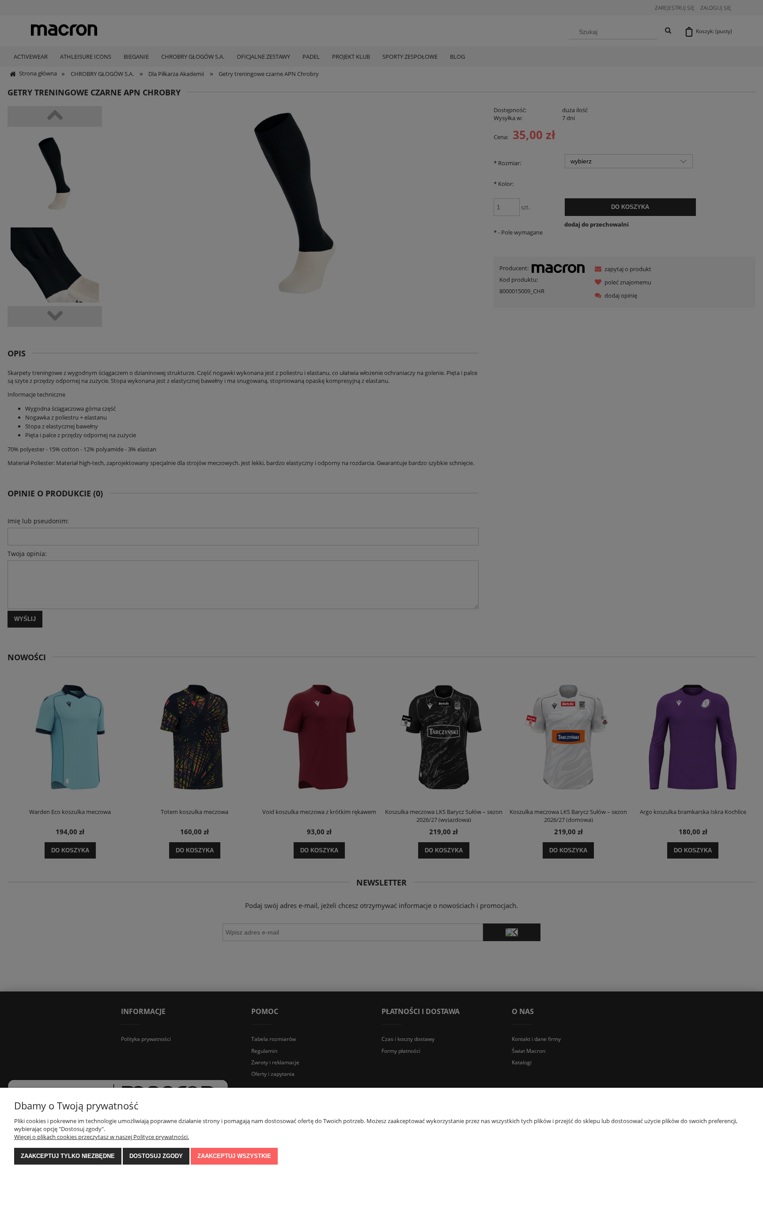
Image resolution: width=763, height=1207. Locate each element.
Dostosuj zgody (156, 1156)
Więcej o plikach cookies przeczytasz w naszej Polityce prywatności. (101, 1137)
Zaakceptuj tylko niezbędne (68, 1156)
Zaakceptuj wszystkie (234, 1156)
